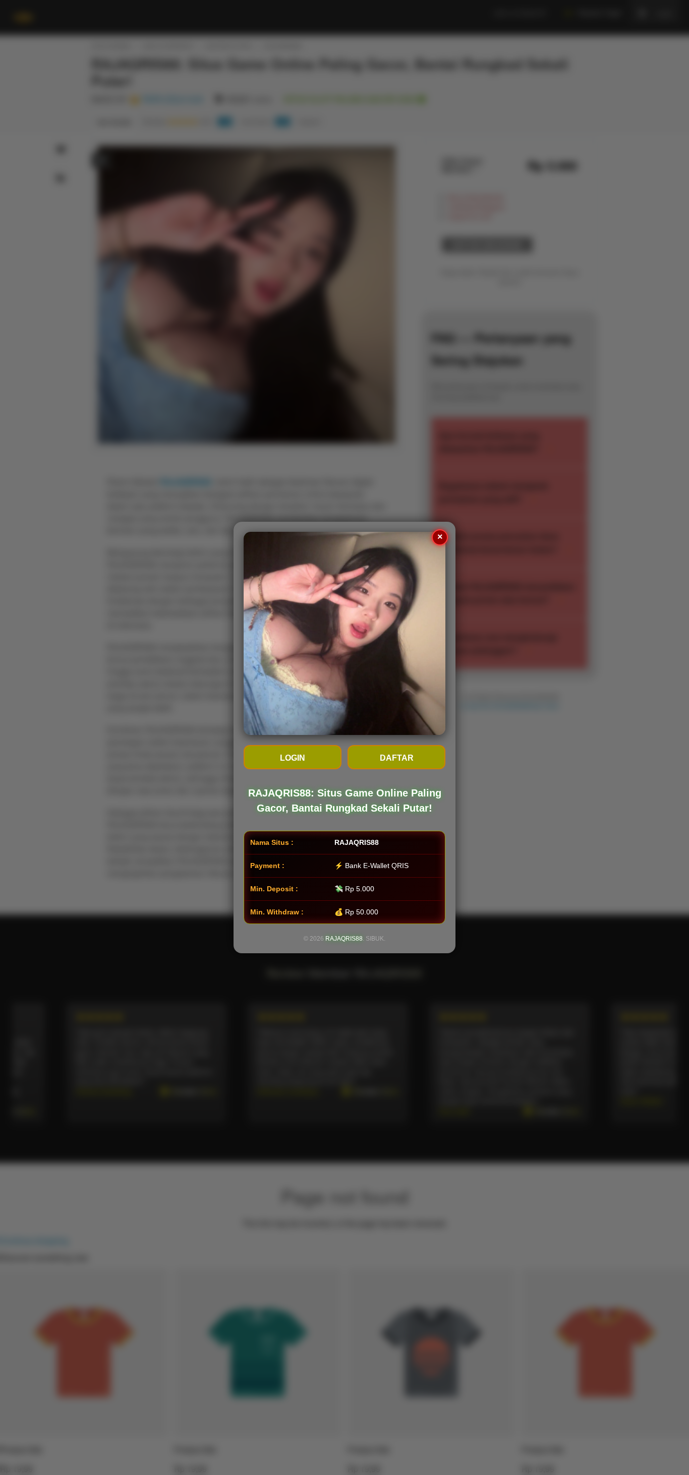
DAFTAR (397, 758)
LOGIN (292, 758)
